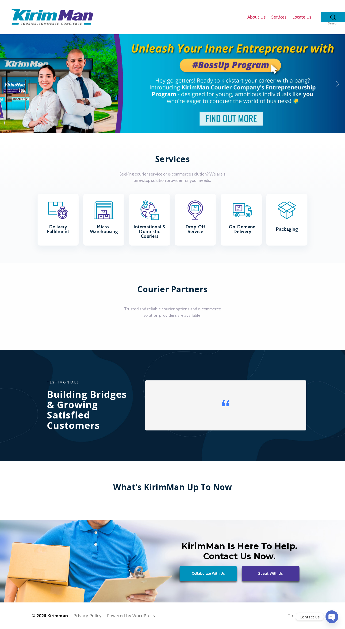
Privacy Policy (87, 615)
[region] (172, 83)
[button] (172, 83)
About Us (256, 17)
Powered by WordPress (131, 615)
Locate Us (301, 17)
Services (278, 17)
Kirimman (57, 615)
